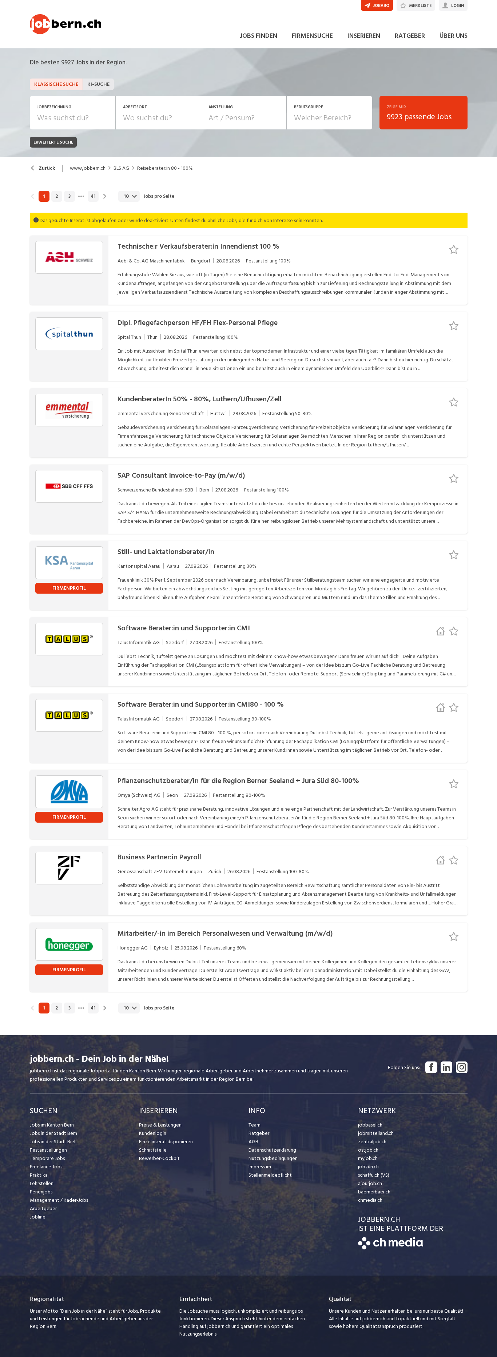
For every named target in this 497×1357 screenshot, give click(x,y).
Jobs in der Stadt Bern (53, 1133)
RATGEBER (410, 36)
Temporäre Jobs (47, 1158)
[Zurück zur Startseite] (390, 1248)
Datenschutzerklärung (272, 1150)
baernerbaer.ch (374, 1192)
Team (255, 1125)
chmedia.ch (370, 1200)
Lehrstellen (41, 1183)
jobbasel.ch (370, 1125)
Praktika (39, 1175)
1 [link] (44, 196)
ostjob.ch (368, 1150)
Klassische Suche (56, 84)
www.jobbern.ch (88, 168)
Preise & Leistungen (160, 1125)
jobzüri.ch (368, 1167)
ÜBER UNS (454, 36)
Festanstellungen (48, 1150)
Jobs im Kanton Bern (52, 1125)
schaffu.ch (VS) (373, 1175)
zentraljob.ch (372, 1141)
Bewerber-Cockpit (159, 1158)
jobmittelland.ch (376, 1133)
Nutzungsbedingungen (273, 1158)
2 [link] (56, 196)
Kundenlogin (152, 1133)
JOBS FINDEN (258, 36)
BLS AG (121, 168)
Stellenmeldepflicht (270, 1175)
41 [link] (93, 196)
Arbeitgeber (43, 1208)
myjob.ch (368, 1158)
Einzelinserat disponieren (166, 1141)
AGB (253, 1141)
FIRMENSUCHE (312, 36)
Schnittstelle (153, 1150)
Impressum (260, 1167)
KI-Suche (98, 84)
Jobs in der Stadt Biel (52, 1141)
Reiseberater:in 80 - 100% (165, 168)
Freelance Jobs (46, 1167)
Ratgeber (259, 1133)
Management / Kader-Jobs (59, 1200)
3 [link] (69, 196)
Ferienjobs (41, 1192)
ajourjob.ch (370, 1183)
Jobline (37, 1217)
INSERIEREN (363, 36)
